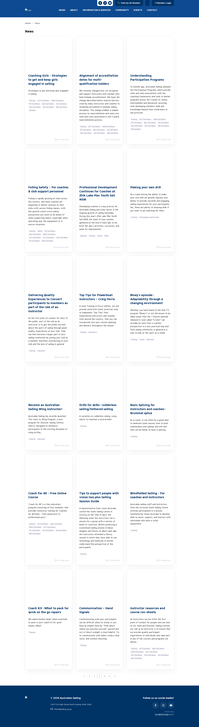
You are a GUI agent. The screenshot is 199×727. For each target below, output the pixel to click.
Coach (99, 236)
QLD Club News (48, 104)
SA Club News (61, 104)
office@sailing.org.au (63, 709)
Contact (152, 10)
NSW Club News (57, 101)
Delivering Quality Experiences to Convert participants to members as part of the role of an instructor (48, 303)
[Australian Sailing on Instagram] (105, 3)
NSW (106, 236)
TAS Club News (34, 107)
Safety (39, 231)
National (83, 236)
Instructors (93, 332)
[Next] (114, 676)
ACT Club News (43, 101)
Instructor (41, 351)
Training (32, 101)
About (74, 10)
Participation (136, 129)
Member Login (164, 3)
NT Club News (34, 104)
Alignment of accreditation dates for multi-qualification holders (98, 79)
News (62, 10)
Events (138, 10)
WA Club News (61, 107)
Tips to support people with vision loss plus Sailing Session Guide (99, 497)
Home (28, 23)
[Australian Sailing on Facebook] (100, 3)
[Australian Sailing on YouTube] (110, 3)
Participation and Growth (149, 217)
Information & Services (97, 10)
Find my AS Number (130, 3)
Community (122, 10)
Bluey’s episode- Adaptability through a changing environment (146, 299)
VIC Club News (48, 107)
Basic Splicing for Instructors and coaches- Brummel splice (148, 409)
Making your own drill (145, 187)
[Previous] (84, 676)
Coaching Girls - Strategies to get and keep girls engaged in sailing (47, 79)
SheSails (32, 110)
